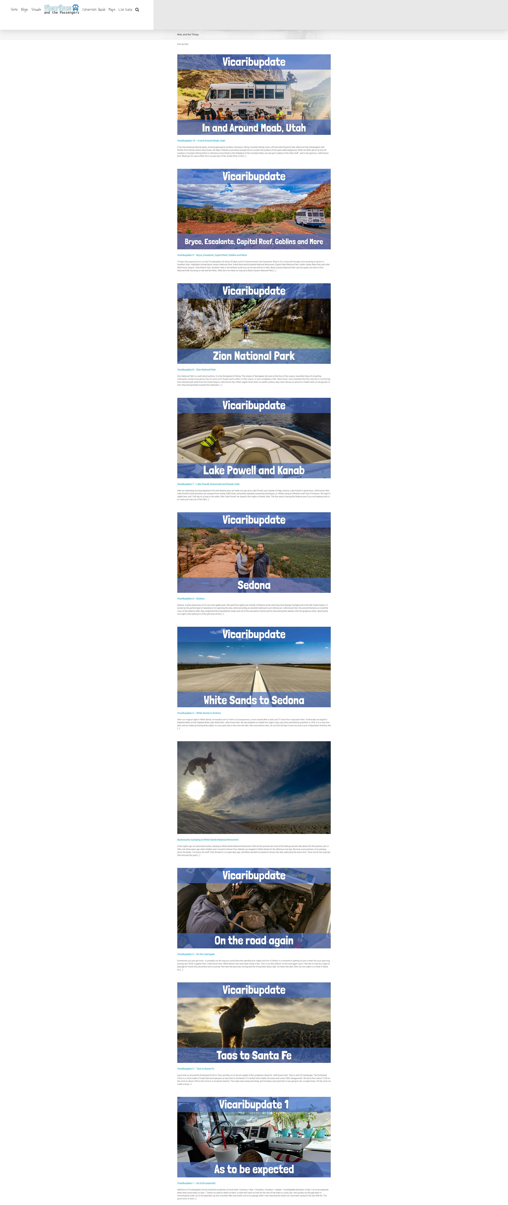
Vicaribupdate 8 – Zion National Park (196, 369)
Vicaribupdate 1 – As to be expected (196, 1183)
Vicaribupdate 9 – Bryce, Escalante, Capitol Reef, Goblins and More (212, 255)
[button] (137, 9)
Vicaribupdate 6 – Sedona (190, 598)
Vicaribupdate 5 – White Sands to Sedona (199, 713)
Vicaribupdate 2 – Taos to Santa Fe (195, 1068)
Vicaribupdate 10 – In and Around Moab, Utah (201, 140)
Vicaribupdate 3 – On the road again (196, 954)
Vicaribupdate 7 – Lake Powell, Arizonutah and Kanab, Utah (208, 484)
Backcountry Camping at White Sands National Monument (207, 839)
